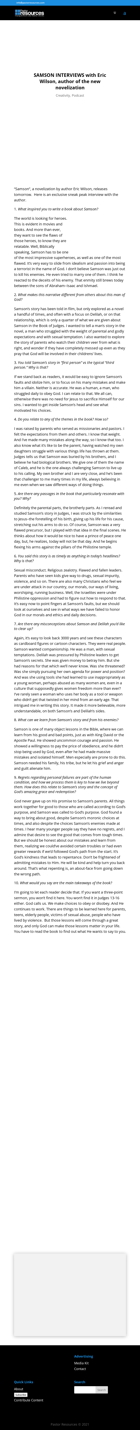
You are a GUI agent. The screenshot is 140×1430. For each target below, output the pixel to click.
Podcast (78, 95)
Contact (80, 1369)
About (18, 1389)
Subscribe (20, 1394)
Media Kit (81, 1363)
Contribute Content (28, 1400)
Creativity (63, 95)
